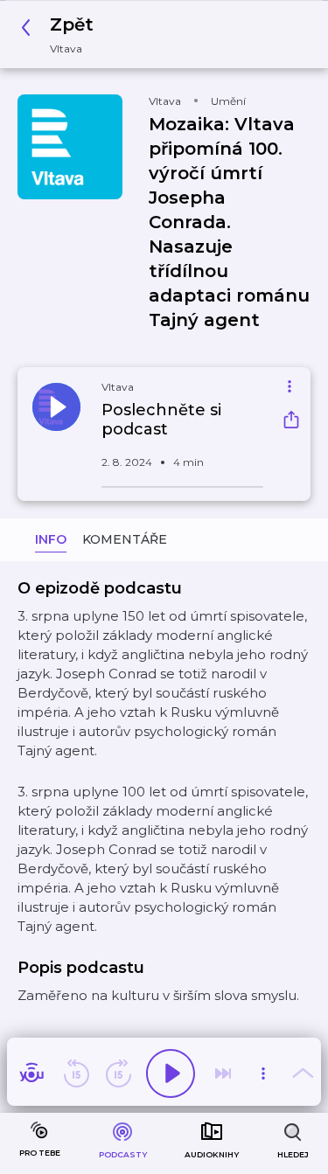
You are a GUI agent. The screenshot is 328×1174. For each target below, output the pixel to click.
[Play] (171, 1073)
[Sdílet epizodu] (291, 422)
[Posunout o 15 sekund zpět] (76, 1073)
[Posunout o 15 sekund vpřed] (118, 1073)
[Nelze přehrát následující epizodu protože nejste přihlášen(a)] (223, 1073)
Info (50, 539)
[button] (62, 34)
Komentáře (124, 539)
